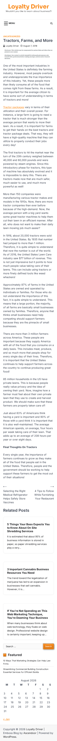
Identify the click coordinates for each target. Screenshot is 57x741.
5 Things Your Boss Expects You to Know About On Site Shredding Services (28, 528)
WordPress (9, 736)
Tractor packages (13, 107)
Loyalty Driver (28, 6)
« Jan (6, 719)
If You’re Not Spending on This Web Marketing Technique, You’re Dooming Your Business (27, 614)
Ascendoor (29, 733)
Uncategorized (11, 36)
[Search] (51, 23)
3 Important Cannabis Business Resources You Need (28, 571)
